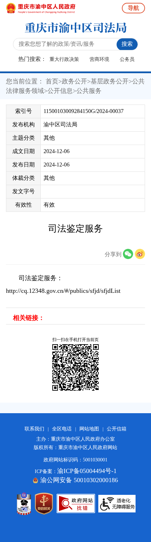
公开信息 (60, 90)
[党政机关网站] (44, 504)
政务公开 (74, 81)
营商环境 (99, 59)
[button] (129, 254)
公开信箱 (116, 428)
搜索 (127, 44)
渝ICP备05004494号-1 (87, 470)
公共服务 (88, 90)
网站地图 (89, 428)
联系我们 (34, 428)
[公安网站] (24, 503)
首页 (52, 81)
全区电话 (62, 428)
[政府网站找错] (76, 503)
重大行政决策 (64, 59)
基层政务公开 (110, 81)
